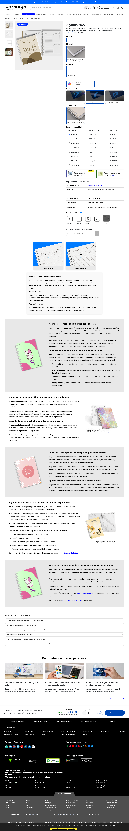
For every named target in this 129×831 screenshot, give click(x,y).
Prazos (85, 734)
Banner (27, 805)
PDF (97, 223)
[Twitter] (92, 746)
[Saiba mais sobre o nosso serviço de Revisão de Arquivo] (113, 175)
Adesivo (7, 810)
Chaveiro (68, 810)
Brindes (88, 800)
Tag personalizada (51, 807)
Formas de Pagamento (14, 742)
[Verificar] (14, 760)
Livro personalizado (112, 803)
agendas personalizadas (71, 600)
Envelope (48, 803)
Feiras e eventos (111, 805)
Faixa (27, 810)
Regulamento (105, 731)
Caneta (68, 807)
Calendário (89, 803)
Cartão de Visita (10, 803)
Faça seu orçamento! (89, 2)
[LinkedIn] (76, 746)
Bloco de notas (70, 803)
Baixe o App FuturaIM (74, 756)
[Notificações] (118, 8)
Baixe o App (29, 731)
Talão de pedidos (71, 805)
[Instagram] (70, 746)
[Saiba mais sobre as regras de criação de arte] (85, 175)
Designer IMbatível (71, 553)
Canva (79, 223)
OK (97, 233)
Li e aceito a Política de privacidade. (63, 829)
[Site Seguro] (33, 760)
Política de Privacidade (10, 734)
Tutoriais (112, 721)
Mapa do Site (7, 731)
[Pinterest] (79, 746)
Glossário (15, 815)
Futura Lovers (121, 731)
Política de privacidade (110, 825)
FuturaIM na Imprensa (88, 721)
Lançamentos (110, 807)
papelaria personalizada (86, 593)
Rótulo (27, 803)
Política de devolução (68, 734)
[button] (95, 32)
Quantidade (88, 710)
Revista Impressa (111, 800)
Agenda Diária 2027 (74, 40)
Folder (7, 807)
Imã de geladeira (50, 805)
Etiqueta (27, 800)
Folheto (7, 805)
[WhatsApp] (114, 8)
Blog (43, 734)
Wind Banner (29, 807)
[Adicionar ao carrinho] (100, 713)
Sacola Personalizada (72, 800)
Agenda (88, 807)
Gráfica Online (9, 800)
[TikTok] (82, 746)
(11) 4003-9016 (9, 782)
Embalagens (89, 805)
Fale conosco (29, 734)
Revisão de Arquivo (40, 721)
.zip (106, 223)
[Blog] (85, 746)
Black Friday (110, 810)
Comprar (116, 713)
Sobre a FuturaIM (47, 731)
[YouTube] (73, 746)
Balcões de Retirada (16, 721)
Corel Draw (88, 223)
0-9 (99, 814)
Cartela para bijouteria (52, 810)
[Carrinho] (122, 8)
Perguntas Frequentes (64, 721)
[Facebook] (89, 746)
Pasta (47, 800)
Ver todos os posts (116, 699)
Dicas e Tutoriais (88, 731)
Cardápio (89, 810)
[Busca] (85, 7)
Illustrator (70, 223)
